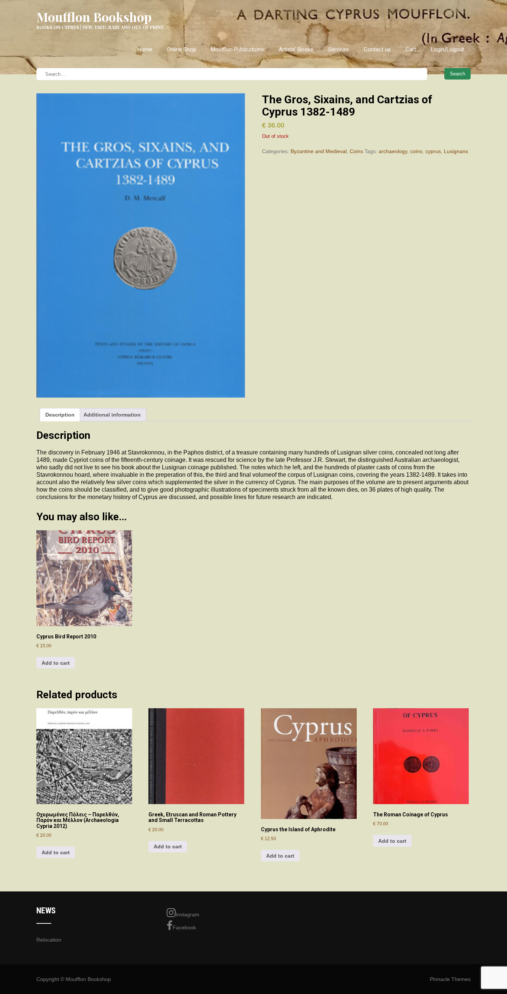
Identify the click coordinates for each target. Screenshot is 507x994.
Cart (411, 49)
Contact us (377, 49)
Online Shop (181, 49)
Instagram (187, 914)
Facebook (184, 927)
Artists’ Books (296, 49)
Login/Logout (447, 49)
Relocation (48, 940)
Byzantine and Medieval (319, 151)
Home (144, 49)
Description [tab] (60, 415)
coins (416, 151)
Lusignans (456, 151)
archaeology (393, 151)
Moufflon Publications (237, 49)
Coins (356, 151)
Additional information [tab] (112, 415)
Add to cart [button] (56, 663)
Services (338, 49)
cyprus (433, 151)
